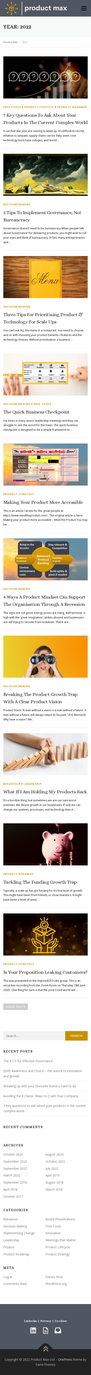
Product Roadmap (72, 107)
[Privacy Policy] (45, 1330)
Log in (7, 1277)
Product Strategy (18, 494)
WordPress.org (56, 1284)
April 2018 (10, 1189)
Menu (83, 8)
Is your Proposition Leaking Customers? (45, 972)
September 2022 (15, 1168)
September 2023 (15, 1161)
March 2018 (54, 1189)
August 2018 (54, 1182)
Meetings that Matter (61, 1240)
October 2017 (13, 1196)
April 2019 (53, 1175)
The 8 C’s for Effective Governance (28, 1061)
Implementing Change (19, 1233)
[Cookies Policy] (58, 1330)
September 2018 (15, 1182)
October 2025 (13, 1154)
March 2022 (11, 1175)
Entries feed (54, 1277)
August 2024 (54, 1154)
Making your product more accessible (43, 502)
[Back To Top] (45, 1349)
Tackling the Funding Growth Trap (40, 882)
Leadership (33, 783)
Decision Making (16, 204)
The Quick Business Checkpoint (36, 412)
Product (9, 1247)
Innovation (53, 1233)
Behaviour (12, 783)
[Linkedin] (33, 1330)
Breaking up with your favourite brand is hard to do (39, 1086)
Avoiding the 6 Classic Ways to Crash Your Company (40, 1096)
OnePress (65, 1359)
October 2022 (55, 1161)
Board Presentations (60, 1219)
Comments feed (15, 1284)
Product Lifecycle (39, 107)
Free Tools (12, 107)
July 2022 (52, 1168)
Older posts (16, 1007)
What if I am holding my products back (45, 791)
